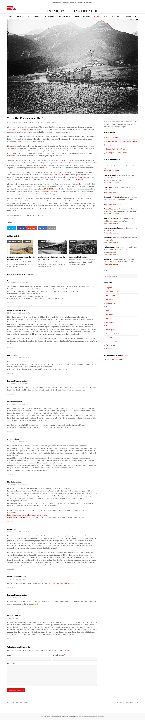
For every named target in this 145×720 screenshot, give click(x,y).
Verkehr (53, 122)
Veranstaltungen (112, 341)
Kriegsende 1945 (112, 314)
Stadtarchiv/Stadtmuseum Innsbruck (63, 716)
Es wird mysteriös (112, 137)
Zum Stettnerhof (112, 145)
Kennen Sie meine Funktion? (18, 703)
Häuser (108, 307)
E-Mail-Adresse (59, 655)
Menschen (110, 322)
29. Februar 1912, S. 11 (44, 168)
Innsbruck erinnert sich (72, 11)
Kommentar (12, 663)
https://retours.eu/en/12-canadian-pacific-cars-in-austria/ (27, 515)
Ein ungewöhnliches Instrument (117, 153)
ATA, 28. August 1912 (79, 179)
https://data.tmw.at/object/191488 (62, 583)
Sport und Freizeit (112, 333)
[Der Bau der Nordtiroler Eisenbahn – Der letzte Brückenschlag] (21, 247)
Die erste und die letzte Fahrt (78, 257)
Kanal (108, 311)
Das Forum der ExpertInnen (114, 359)
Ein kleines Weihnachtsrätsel (126, 703)
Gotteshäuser (111, 303)
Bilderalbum (110, 295)
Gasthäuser (110, 299)
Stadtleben (110, 337)
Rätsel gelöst (110, 330)
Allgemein (109, 288)
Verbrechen (110, 345)
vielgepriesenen (62, 175)
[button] (11, 228)
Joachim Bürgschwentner (33, 122)
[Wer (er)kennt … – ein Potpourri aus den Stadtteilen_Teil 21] (52, 247)
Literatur (109, 318)
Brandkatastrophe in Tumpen (116, 149)
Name (9, 655)
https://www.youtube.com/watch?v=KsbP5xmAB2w (25, 517)
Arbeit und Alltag (15, 241)
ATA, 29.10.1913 (49, 189)
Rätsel (48, 122)
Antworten (10, 302)
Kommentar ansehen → (112, 171)
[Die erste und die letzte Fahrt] (83, 247)
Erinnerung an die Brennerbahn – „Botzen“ (121, 141)
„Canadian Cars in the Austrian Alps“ (20, 129)
